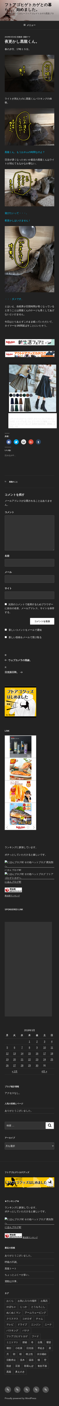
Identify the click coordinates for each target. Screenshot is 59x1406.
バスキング (12, 1330)
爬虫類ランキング (12, 896)
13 (14, 1053)
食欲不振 (42, 1366)
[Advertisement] (28, 969)
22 (29, 1059)
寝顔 (8, 1348)
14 (22, 1053)
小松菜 (18, 1348)
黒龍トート (11, 1268)
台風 (40, 1342)
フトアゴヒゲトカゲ (17, 1336)
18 (52, 1053)
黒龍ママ (26, 37)
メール (8, 572)
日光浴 (30, 1348)
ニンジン (36, 1324)
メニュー (31, 25)
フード (35, 1336)
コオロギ (27, 1318)
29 (29, 1065)
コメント (9, 512)
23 (37, 1059)
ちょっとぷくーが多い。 (18, 1274)
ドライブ (22, 1324)
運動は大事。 (12, 1281)
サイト (8, 588)
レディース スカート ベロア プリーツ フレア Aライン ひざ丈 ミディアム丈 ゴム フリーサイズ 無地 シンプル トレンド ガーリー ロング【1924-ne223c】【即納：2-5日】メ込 (32, 423)
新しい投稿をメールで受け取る (25, 637)
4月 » (44, 1071)
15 (29, 1053)
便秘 (24, 1342)
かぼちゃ (11, 1306)
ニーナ (48, 1324)
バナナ (25, 1330)
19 (7, 1059)
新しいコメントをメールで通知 (25, 630)
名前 (7, 555)
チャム (39, 1318)
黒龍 (8, 1371)
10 (44, 1047)
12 (7, 1053)
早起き (41, 1348)
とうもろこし (38, 1306)
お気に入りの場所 (27, 1300)
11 (52, 1047)
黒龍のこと (13, 482)
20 (14, 1059)
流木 (22, 1360)
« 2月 (14, 1071)
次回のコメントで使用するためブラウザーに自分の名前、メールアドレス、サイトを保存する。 (29, 608)
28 (22, 1065)
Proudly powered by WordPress (20, 1398)
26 (7, 1065)
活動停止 (11, 1360)
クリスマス (12, 1318)
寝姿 (48, 1342)
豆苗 (17, 1366)
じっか (23, 1306)
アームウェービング (35, 1312)
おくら (10, 1300)
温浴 (31, 1360)
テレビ (10, 1324)
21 (22, 1059)
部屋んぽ (29, 1366)
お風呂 (44, 1300)
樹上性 (29, 1354)
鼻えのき (20, 1371)
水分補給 (41, 1354)
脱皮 (8, 1366)
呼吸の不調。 (12, 1262)
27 (14, 1065)
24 (44, 1059)
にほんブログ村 (13, 870)
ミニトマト (12, 1342)
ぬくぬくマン (13, 1312)
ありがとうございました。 (19, 1110)
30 (37, 1065)
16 (37, 1053)
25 (52, 1059)
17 (44, 1053)
